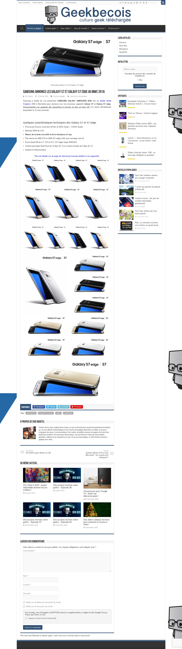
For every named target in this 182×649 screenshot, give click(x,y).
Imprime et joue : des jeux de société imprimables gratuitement (147, 200)
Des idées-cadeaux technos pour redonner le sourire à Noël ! (96, 522)
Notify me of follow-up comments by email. (43, 602)
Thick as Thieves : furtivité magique (142, 113)
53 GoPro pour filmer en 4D (38, 452)
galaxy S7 (31, 413)
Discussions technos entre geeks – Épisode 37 (35, 520)
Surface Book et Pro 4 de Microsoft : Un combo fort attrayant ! (97, 454)
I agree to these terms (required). (42, 618)
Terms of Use (39, 615)
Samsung (68, 413)
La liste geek (71, 3)
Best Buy (123, 46)
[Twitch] (140, 2)
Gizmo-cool (113, 28)
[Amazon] (143, 2)
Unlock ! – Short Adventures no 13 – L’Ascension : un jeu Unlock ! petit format (143, 140)
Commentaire (29, 551)
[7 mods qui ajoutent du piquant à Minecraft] (126, 190)
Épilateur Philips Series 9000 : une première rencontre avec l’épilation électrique (142, 126)
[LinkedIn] (128, 2)
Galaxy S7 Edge (46, 413)
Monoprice (123, 49)
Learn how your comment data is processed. (72, 636)
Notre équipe (38, 3)
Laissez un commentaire (78, 96)
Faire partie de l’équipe (55, 3)
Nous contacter (24, 3)
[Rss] (120, 2)
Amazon (122, 42)
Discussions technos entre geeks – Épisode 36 (65, 520)
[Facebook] (123, 2)
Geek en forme (98, 28)
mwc (59, 413)
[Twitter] (125, 2)
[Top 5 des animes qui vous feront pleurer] (126, 214)
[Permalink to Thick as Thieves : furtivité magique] (122, 115)
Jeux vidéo (64, 28)
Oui (140, 80)
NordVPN (123, 52)
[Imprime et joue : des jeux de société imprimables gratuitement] (126, 202)
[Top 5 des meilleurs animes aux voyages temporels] (126, 179)
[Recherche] (163, 2)
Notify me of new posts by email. (39, 606)
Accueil (22, 28)
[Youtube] (131, 2)
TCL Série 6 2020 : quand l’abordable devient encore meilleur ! (35, 487)
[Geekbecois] (91, 15)
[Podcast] (146, 2)
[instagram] (134, 2)
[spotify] (137, 2)
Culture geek (51, 28)
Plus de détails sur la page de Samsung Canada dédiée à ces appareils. (67, 156)
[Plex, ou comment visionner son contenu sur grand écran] (126, 226)
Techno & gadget (34, 28)
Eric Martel (29, 96)
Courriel (27, 585)
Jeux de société (80, 28)
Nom (25, 576)
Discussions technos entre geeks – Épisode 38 (65, 486)
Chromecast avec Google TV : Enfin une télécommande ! (95, 493)
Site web (26, 593)
